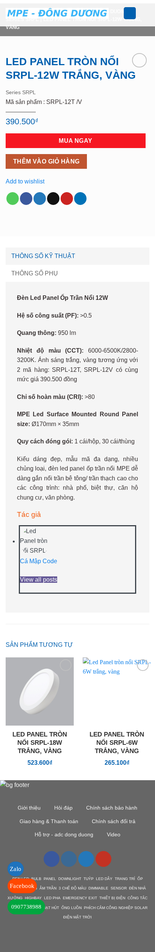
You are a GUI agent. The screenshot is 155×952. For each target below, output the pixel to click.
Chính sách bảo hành (111, 808)
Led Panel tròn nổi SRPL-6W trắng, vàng (117, 743)
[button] (118, 13)
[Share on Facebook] (26, 198)
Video (113, 834)
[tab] (77, 256)
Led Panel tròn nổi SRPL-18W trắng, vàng (39, 743)
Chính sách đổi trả (113, 821)
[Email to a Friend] (53, 198)
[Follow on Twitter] (86, 859)
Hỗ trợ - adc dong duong (64, 834)
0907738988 (26, 907)
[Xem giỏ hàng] (145, 13)
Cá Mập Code (38, 561)
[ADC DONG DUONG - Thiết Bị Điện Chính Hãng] (57, 13)
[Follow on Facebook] (51, 859)
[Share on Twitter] (39, 198)
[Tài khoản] (130, 13)
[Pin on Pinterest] (67, 198)
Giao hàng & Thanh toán (49, 821)
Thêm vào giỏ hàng (46, 161)
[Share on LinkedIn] (80, 198)
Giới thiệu (29, 808)
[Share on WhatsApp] (12, 198)
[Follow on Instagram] (69, 859)
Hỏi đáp (63, 808)
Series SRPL (21, 92)
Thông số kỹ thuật (43, 256)
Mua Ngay (76, 141)
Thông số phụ (34, 273)
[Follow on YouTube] (103, 859)
